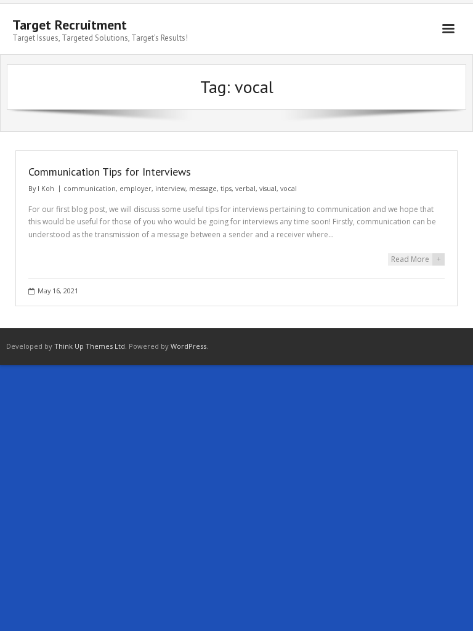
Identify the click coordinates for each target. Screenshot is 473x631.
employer (135, 188)
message (203, 188)
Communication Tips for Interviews (109, 172)
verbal (245, 188)
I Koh (46, 188)
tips (226, 188)
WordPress (188, 346)
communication (89, 188)
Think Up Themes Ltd (89, 346)
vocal (288, 188)
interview (170, 188)
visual (268, 188)
